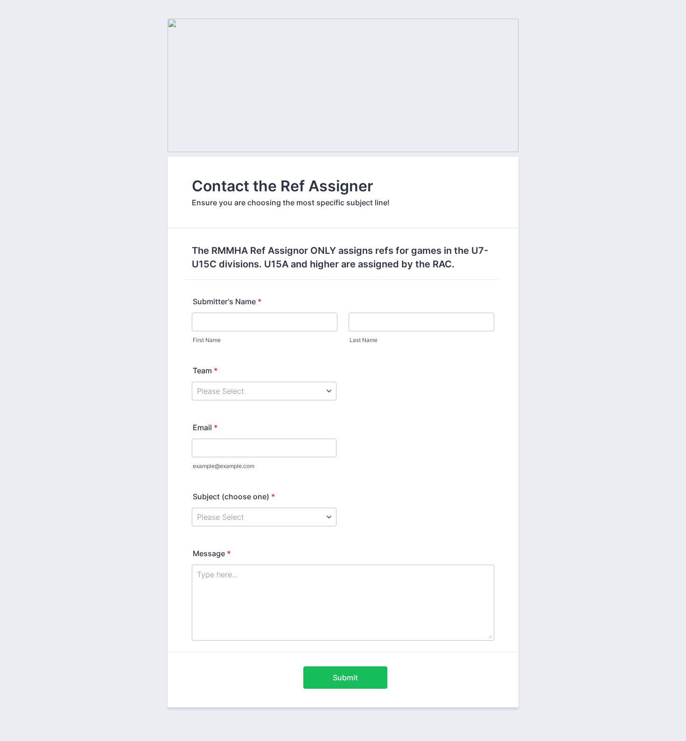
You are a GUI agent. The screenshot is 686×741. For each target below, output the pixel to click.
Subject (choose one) (234, 496)
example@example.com (223, 465)
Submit (345, 677)
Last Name (364, 339)
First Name (207, 339)
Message (212, 553)
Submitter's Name (227, 301)
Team (205, 370)
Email (205, 427)
